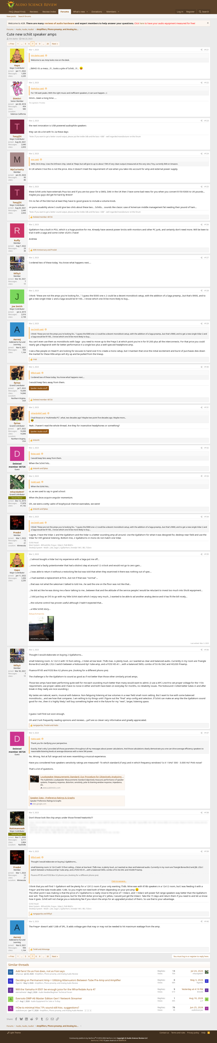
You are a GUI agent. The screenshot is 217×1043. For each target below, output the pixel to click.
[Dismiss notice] (207, 23)
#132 (206, 448)
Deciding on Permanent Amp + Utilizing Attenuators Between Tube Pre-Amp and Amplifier (68, 980)
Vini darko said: (37, 55)
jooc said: (35, 159)
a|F (17, 1001)
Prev (12, 43)
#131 (206, 407)
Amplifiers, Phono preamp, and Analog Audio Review (56, 974)
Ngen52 (19, 983)
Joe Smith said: (37, 329)
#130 (206, 367)
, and (45, 725)
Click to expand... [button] (119, 881)
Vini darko (13, 38)
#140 (206, 921)
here (142, 23)
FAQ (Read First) (17, 11)
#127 (206, 257)
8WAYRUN (122, 1040)
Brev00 (200, 992)
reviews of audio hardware (59, 23)
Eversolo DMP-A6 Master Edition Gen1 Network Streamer (49, 998)
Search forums (24, 16)
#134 (206, 516)
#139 (206, 851)
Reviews (34, 11)
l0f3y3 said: (35, 372)
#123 (206, 120)
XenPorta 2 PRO (97, 1040)
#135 (206, 554)
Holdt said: (35, 482)
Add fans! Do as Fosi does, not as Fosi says (40, 971)
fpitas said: (35, 453)
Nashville (22, 844)
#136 (206, 649)
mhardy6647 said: (38, 413)
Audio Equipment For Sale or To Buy (45, 1001)
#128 (206, 290)
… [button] (21, 43)
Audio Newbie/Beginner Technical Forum (55, 992)
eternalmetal (21, 992)
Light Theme (15, 1032)
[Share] (201, 50)
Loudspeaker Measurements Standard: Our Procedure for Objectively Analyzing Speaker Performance (92, 776)
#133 (206, 476)
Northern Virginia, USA (18, 399)
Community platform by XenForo (92, 1038)
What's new (79, 11)
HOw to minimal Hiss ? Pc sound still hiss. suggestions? (47, 1007)
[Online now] (17, 379)
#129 (206, 323)
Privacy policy (193, 1032)
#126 (206, 224)
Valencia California (18, 114)
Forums (65, 11)
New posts (11, 16)
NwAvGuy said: (37, 88)
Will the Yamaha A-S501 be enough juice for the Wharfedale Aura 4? (55, 989)
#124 (206, 153)
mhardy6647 (198, 973)
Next (54, 43)
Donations (97, 11)
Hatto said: (35, 738)
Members (111, 11)
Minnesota (21, 545)
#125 (206, 186)
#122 (206, 82)
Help (203, 1032)
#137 (206, 733)
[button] (87, 11)
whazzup (19, 974)
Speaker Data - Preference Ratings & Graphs (52, 797)
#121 (206, 49)
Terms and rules (178, 1032)
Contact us (164, 1032)
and (45, 250)
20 (48, 43)
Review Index (49, 11)
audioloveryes (21, 1010)
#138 (206, 812)
